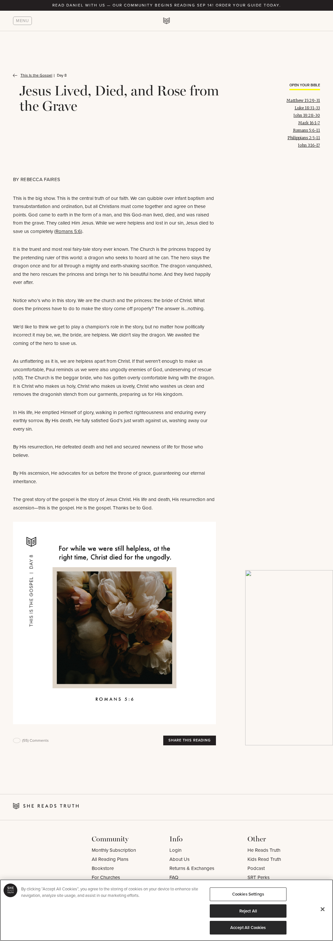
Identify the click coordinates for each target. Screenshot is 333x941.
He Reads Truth (263, 850)
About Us (179, 859)
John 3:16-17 (309, 145)
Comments (35, 740)
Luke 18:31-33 (307, 107)
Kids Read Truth (264, 859)
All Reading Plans (110, 859)
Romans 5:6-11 (306, 130)
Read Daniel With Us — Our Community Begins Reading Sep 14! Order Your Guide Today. (166, 5)
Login (175, 850)
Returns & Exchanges (191, 868)
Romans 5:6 (68, 231)
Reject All (248, 911)
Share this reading (189, 740)
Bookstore (103, 868)
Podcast (256, 868)
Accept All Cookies (248, 927)
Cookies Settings (248, 894)
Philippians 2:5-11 (303, 137)
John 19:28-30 (306, 115)
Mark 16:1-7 (309, 122)
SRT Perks (258, 877)
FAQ (173, 877)
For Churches (106, 877)
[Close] (322, 909)
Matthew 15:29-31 (303, 100)
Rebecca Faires (40, 179)
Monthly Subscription (114, 850)
